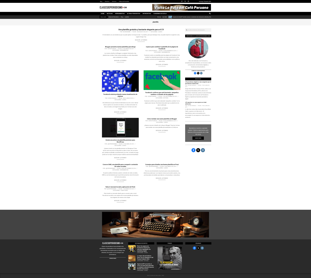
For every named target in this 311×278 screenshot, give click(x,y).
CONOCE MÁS (112, 258)
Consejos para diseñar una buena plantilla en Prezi (162, 164)
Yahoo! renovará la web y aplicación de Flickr (120, 187)
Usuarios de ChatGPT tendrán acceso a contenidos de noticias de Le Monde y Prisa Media (181, 17)
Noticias (165, 98)
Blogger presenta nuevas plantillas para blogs (120, 47)
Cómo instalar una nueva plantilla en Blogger (162, 119)
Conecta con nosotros (198, 70)
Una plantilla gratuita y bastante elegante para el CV (141, 29)
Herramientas (124, 50)
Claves (160, 31)
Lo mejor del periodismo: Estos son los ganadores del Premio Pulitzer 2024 (145, 257)
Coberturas (124, 190)
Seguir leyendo (141, 40)
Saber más (198, 138)
